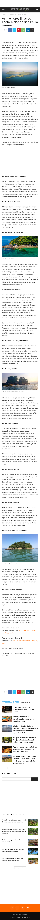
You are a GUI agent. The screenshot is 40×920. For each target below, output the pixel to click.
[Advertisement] (20, 3)
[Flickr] (17, 908)
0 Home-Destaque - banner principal (16, 14)
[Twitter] (14, 30)
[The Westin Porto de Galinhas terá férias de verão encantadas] (33, 861)
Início (3, 14)
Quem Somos (17, 914)
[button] (3, 9)
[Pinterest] (19, 30)
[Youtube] (28, 908)
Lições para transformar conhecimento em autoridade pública (23, 709)
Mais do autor (25, 702)
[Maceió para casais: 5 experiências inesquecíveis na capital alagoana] (7, 719)
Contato (24, 914)
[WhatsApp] (23, 30)
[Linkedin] (28, 30)
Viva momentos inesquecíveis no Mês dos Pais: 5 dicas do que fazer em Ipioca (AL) (25, 749)
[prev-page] (3, 768)
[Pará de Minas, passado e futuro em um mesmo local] (33, 842)
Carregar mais (19, 868)
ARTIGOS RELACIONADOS (10, 702)
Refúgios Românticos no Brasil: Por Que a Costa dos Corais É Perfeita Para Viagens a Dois (24, 740)
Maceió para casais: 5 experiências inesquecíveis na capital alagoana (23, 719)
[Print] (32, 30)
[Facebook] (10, 30)
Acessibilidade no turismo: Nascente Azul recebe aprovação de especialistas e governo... (14, 831)
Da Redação (7, 25)
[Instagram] (23, 908)
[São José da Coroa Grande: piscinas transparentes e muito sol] (33, 851)
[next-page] (6, 768)
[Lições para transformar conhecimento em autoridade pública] (7, 709)
